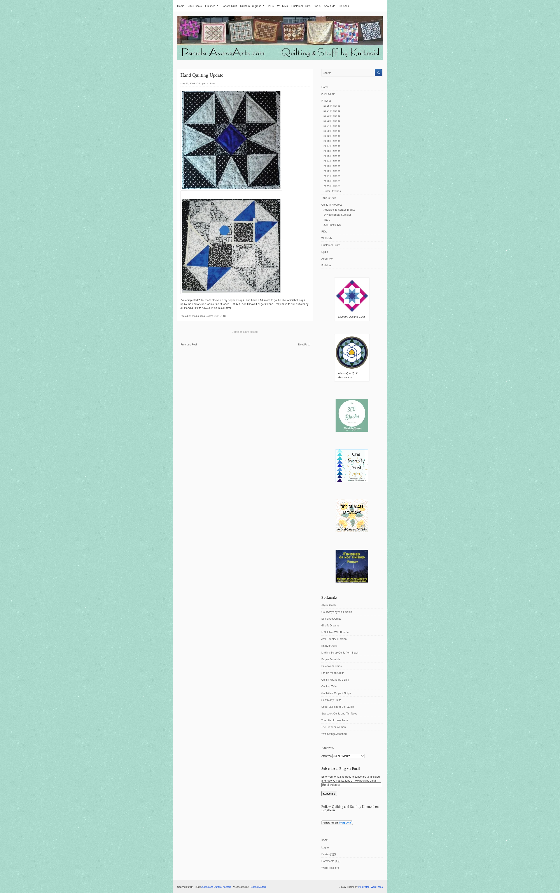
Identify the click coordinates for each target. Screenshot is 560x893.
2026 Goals (195, 6)
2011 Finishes (332, 176)
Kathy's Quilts (329, 645)
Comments (330, 861)
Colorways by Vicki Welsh (336, 612)
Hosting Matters (258, 886)
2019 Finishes (332, 135)
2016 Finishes (332, 151)
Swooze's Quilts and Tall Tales (339, 713)
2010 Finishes (332, 181)
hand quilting (198, 315)
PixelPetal (363, 886)
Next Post (305, 344)
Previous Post (187, 344)
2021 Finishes (332, 125)
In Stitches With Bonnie (335, 632)
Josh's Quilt (212, 315)
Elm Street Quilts (331, 618)
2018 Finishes (332, 140)
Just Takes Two (332, 224)
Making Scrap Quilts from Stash (340, 652)
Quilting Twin (329, 686)
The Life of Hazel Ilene (334, 720)
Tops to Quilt (229, 6)
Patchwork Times (331, 666)
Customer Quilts (300, 6)
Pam (212, 83)
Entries (328, 854)
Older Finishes (332, 191)
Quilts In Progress (250, 6)
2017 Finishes (332, 145)
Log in (325, 847)
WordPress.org (330, 867)
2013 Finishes (332, 166)
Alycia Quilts (328, 605)
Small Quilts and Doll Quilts (337, 706)
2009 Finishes (332, 186)
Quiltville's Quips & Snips (336, 693)
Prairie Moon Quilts (332, 673)
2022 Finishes (332, 120)
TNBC (327, 219)
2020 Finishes (332, 130)
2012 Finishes (332, 171)
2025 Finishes (332, 105)
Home (180, 6)
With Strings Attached (334, 733)
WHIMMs (282, 6)
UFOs (223, 315)
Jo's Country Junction (334, 639)
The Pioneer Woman (333, 727)
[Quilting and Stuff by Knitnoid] (280, 59)
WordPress (377, 886)
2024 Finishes (332, 110)
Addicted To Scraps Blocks (339, 209)
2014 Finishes (332, 161)
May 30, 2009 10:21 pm (192, 83)
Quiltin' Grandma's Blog (335, 679)
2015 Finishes (332, 156)
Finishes (210, 6)
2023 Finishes (332, 115)
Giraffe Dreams (330, 625)
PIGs (271, 6)
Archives (326, 756)
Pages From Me (330, 659)
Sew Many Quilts (331, 700)
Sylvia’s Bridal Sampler (337, 214)
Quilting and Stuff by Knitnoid (216, 886)
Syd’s (317, 6)
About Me (329, 6)
